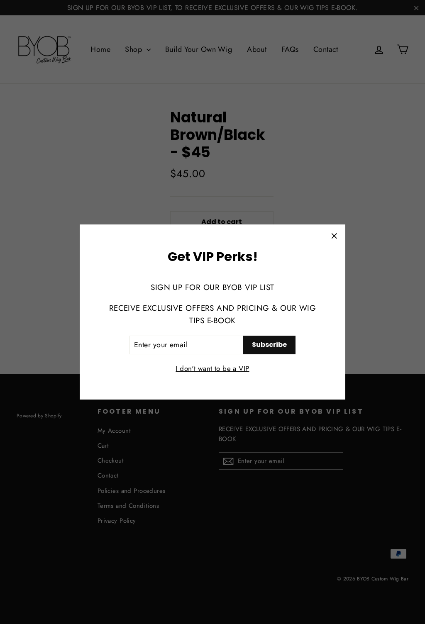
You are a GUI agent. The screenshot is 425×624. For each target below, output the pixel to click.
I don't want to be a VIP (212, 368)
